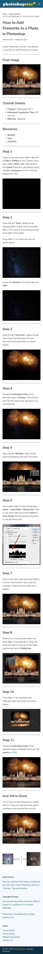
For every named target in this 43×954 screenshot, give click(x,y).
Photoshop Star (19, 949)
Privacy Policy (9, 933)
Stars (9, 138)
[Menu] (39, 4)
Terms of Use (9, 930)
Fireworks (11, 141)
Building (11, 135)
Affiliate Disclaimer (11, 937)
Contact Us (8, 940)
